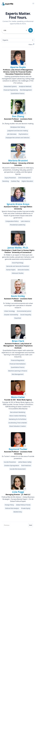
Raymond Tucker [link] (18, 449)
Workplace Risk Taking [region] (17, 127)
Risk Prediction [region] (26, 465)
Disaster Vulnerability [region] (11, 315)
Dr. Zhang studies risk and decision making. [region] (18, 124)
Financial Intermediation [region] (18, 364)
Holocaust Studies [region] (17, 273)
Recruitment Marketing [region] (17, 412)
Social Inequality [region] (25, 315)
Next (30, 525)
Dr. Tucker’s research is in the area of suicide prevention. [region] (18, 457)
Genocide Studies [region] (23, 270)
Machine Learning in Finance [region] (17, 371)
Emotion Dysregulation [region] (11, 465)
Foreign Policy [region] (9, 505)
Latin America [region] (25, 221)
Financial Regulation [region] (17, 360)
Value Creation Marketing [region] (17, 416)
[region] (18, 72)
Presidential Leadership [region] (17, 225)
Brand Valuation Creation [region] (18, 426)
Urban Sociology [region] (9, 311)
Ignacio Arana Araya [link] (18, 204)
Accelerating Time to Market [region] (18, 423)
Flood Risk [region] (17, 318)
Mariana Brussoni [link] (18, 160)
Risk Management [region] (26, 90)
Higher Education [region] (27, 181)
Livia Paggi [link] (18, 491)
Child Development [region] (24, 178)
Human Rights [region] (10, 270)
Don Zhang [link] (18, 116)
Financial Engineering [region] (11, 90)
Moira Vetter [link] (18, 397)
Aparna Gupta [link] (18, 67)
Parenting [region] (5, 181)
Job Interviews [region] (11, 134)
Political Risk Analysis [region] (12, 508)
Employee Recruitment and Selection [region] (17, 137)
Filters (31, 44)
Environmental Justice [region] (24, 311)
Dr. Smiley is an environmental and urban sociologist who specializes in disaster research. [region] (18, 305)
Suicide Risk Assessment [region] (18, 469)
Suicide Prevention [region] (10, 462)
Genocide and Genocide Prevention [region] (17, 266)
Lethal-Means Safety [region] (24, 462)
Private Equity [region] (25, 508)
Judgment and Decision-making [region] (17, 131)
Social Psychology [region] (17, 263)
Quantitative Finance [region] (17, 93)
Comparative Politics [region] (12, 221)
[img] (18, 57)
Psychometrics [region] (23, 134)
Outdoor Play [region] (15, 181)
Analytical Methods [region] (25, 86)
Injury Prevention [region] (10, 178)
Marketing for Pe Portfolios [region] (17, 419)
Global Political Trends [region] (23, 505)
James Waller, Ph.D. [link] (18, 247)
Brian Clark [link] (18, 341)
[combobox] (15, 30)
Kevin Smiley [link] (18, 296)
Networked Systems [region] (10, 86)
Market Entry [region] (18, 512)
